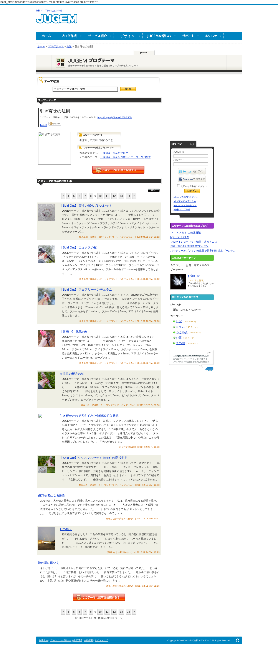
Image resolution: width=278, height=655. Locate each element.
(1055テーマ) (189, 321)
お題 (179, 337)
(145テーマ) (191, 327)
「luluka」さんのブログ (114, 153)
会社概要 (88, 640)
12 (114, 195)
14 (128, 195)
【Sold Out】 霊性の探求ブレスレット (86, 205)
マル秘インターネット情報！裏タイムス (193, 241)
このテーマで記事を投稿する (118, 170)
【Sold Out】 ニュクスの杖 (78, 247)
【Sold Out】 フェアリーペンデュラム (86, 289)
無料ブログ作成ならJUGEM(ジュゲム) (56, 21)
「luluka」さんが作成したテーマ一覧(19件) (125, 157)
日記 (179, 321)
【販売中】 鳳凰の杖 (74, 331)
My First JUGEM (179, 237)
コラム (180, 327)
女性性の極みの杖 (72, 373)
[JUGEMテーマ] (144, 52)
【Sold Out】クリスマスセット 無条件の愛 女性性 (94, 457)
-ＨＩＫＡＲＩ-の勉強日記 (185, 232)
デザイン (128, 36)
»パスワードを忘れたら (185, 205)
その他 (180, 343)
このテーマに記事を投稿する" (99, 597)
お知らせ (212, 36)
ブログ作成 (70, 36)
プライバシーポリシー (60, 640)
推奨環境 (77, 640)
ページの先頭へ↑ (237, 640)
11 (107, 195)
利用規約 (43, 640)
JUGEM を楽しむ (160, 36)
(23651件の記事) (196, 280)
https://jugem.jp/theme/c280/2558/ (115, 117)
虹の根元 (66, 529)
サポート (189, 36)
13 (121, 195)
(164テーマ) (191, 343)
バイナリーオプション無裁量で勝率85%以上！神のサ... (202, 250)
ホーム (46, 36)
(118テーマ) (188, 338)
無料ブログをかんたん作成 (49, 10)
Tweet (43, 125)
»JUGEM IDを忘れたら (185, 201)
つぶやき (182, 332)
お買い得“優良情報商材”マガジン (189, 246)
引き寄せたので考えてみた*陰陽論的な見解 (89, 415)
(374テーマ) (194, 332)
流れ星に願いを (48, 562)
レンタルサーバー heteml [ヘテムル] (191, 355)
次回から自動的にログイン (193, 186)
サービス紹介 (99, 36)
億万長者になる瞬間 (51, 495)
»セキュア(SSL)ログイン (186, 197)
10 (100, 195)
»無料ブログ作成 (182, 209)
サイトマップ (101, 640)
